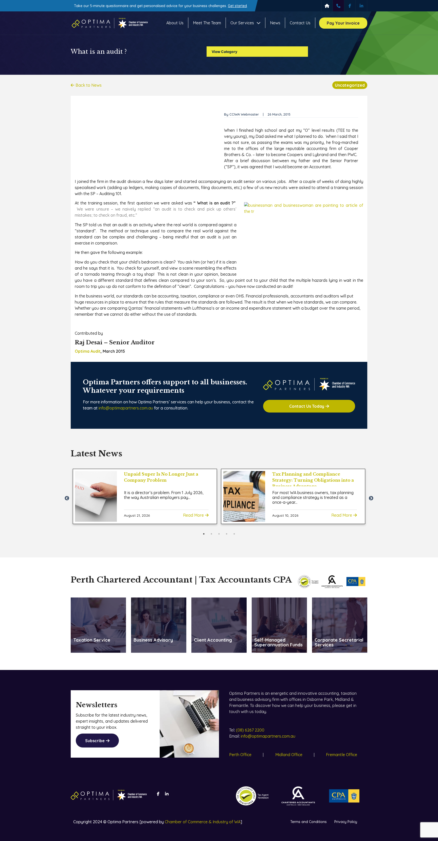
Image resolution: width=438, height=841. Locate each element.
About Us (175, 22)
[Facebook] (349, 5)
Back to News (89, 85)
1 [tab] (203, 533)
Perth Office (240, 754)
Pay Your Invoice (343, 23)
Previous (66, 498)
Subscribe (95, 740)
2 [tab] (211, 533)
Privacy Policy (345, 821)
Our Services (242, 22)
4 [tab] (226, 533)
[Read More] (96, 496)
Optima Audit (88, 351)
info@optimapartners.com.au (126, 407)
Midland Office (288, 754)
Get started (237, 6)
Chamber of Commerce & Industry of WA (203, 821)
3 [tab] (219, 533)
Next (371, 498)
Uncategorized (350, 85)
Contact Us (300, 22)
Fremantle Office (341, 754)
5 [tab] (234, 533)
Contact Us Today (306, 406)
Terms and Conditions (308, 821)
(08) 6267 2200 (250, 730)
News (275, 22)
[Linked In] (361, 5)
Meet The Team (207, 22)
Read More (193, 515)
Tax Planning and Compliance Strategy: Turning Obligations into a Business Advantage (313, 480)
